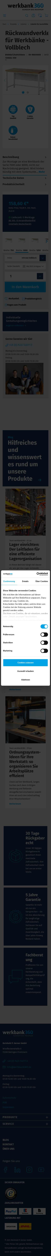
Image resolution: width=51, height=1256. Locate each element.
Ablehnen (25, 680)
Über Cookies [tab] (41, 581)
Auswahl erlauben (25, 671)
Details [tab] (25, 581)
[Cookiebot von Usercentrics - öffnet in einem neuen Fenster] (36, 574)
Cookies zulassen (26, 662)
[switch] (44, 634)
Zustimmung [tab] (9, 581)
